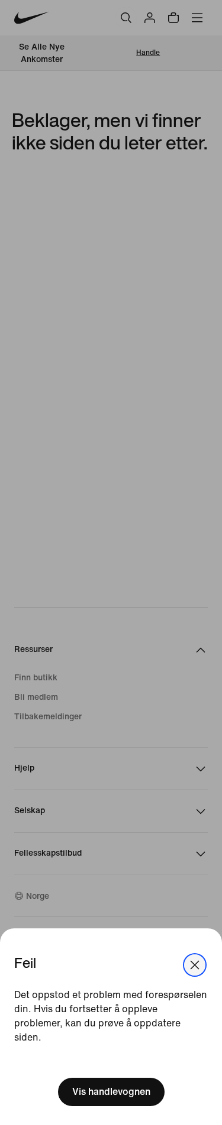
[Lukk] (194, 965)
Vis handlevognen (111, 1092)
